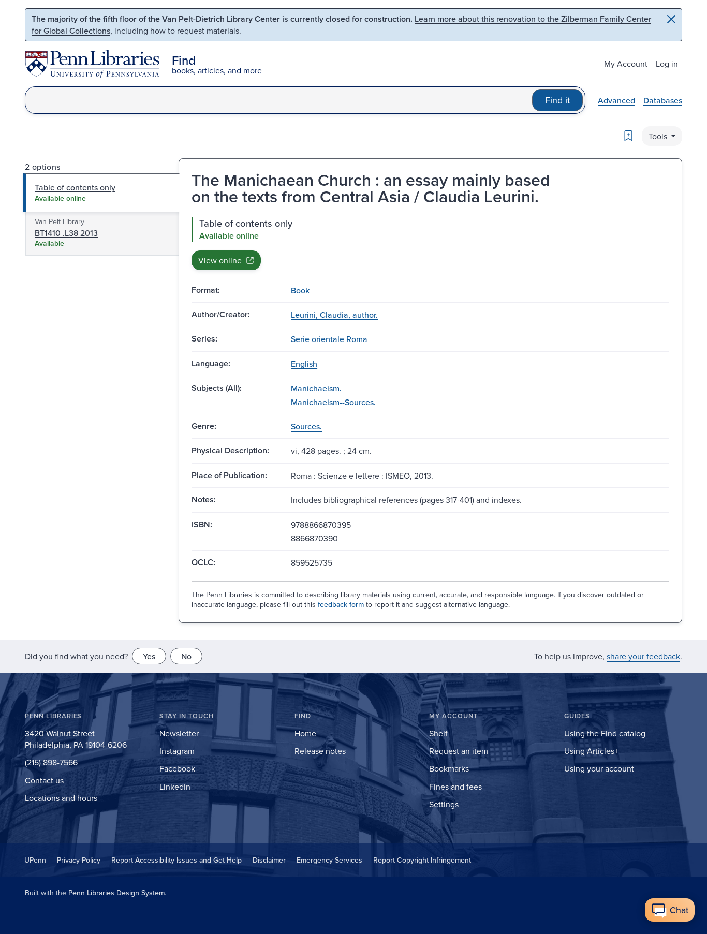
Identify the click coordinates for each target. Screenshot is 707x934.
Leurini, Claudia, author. (334, 314)
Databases (662, 100)
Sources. (306, 426)
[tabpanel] (430, 243)
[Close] (671, 19)
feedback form (341, 604)
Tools (659, 136)
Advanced (616, 100)
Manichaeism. (316, 388)
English (304, 363)
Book (300, 290)
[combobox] (278, 100)
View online (220, 260)
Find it (557, 100)
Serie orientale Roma (329, 339)
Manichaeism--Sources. (333, 402)
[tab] (101, 192)
